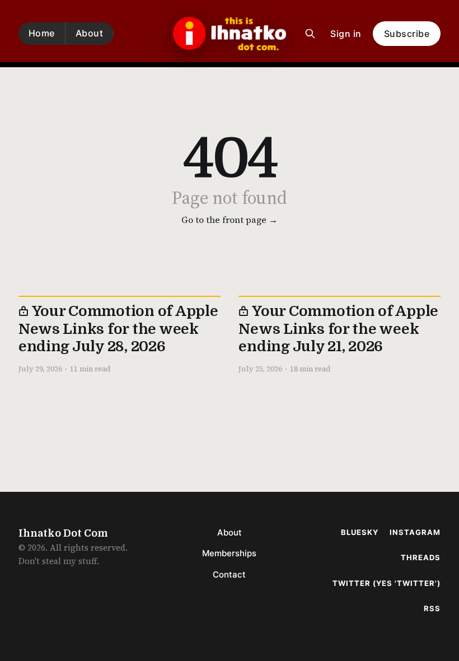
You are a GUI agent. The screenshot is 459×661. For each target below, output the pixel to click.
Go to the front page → (229, 219)
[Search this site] (310, 34)
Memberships (229, 553)
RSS (432, 608)
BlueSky (359, 532)
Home (42, 33)
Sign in (346, 33)
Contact (229, 574)
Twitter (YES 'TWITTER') (386, 583)
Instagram (415, 532)
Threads (421, 557)
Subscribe (407, 33)
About (90, 33)
